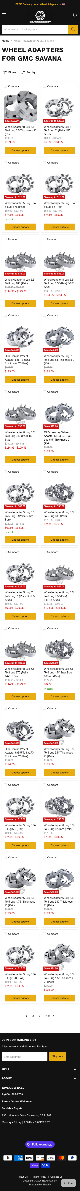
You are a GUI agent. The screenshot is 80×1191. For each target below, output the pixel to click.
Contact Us (56, 1176)
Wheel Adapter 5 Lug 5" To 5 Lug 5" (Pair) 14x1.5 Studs (20, 596)
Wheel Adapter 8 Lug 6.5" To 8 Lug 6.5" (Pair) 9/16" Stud (59, 283)
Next (48, 1015)
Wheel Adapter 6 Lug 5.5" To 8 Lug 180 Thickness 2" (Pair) (59, 901)
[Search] (73, 29)
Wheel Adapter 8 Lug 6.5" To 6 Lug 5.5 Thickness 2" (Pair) (20, 130)
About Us (23, 1176)
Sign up (57, 1056)
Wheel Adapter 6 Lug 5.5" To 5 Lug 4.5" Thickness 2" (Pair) (59, 978)
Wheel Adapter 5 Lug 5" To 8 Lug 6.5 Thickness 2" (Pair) (59, 359)
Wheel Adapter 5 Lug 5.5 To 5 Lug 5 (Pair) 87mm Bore (19, 516)
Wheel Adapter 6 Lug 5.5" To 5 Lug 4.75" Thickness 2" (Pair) (20, 901)
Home (5, 40)
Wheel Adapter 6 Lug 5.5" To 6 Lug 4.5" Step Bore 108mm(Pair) (59, 672)
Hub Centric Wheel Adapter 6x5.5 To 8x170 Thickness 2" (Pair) (19, 752)
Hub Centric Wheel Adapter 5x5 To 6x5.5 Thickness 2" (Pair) (18, 359)
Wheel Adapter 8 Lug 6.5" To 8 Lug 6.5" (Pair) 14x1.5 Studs (59, 596)
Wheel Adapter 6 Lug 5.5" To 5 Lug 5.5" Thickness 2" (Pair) (59, 752)
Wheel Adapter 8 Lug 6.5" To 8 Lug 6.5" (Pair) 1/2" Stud (20, 436)
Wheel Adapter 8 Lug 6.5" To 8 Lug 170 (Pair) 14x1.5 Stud (20, 672)
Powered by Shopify (40, 1184)
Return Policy (39, 1176)
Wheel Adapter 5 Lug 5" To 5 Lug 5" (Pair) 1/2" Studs (58, 130)
